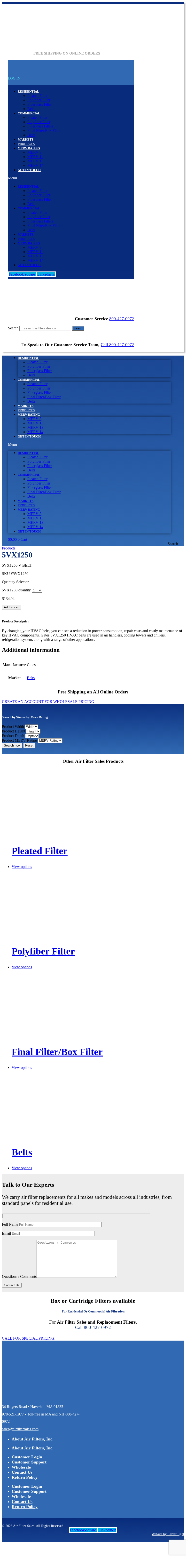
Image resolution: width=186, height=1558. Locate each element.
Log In (14, 78)
